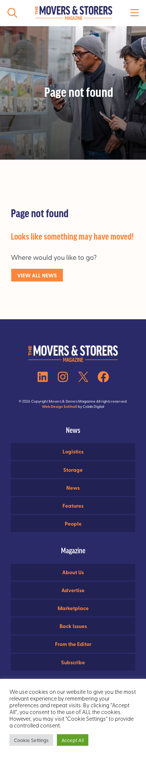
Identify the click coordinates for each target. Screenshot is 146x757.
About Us (73, 572)
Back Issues (73, 626)
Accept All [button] (72, 740)
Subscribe (73, 662)
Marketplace (73, 608)
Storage (73, 469)
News (73, 487)
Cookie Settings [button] (31, 740)
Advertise (73, 590)
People (73, 523)
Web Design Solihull (59, 406)
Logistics (73, 451)
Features (73, 505)
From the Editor (73, 643)
